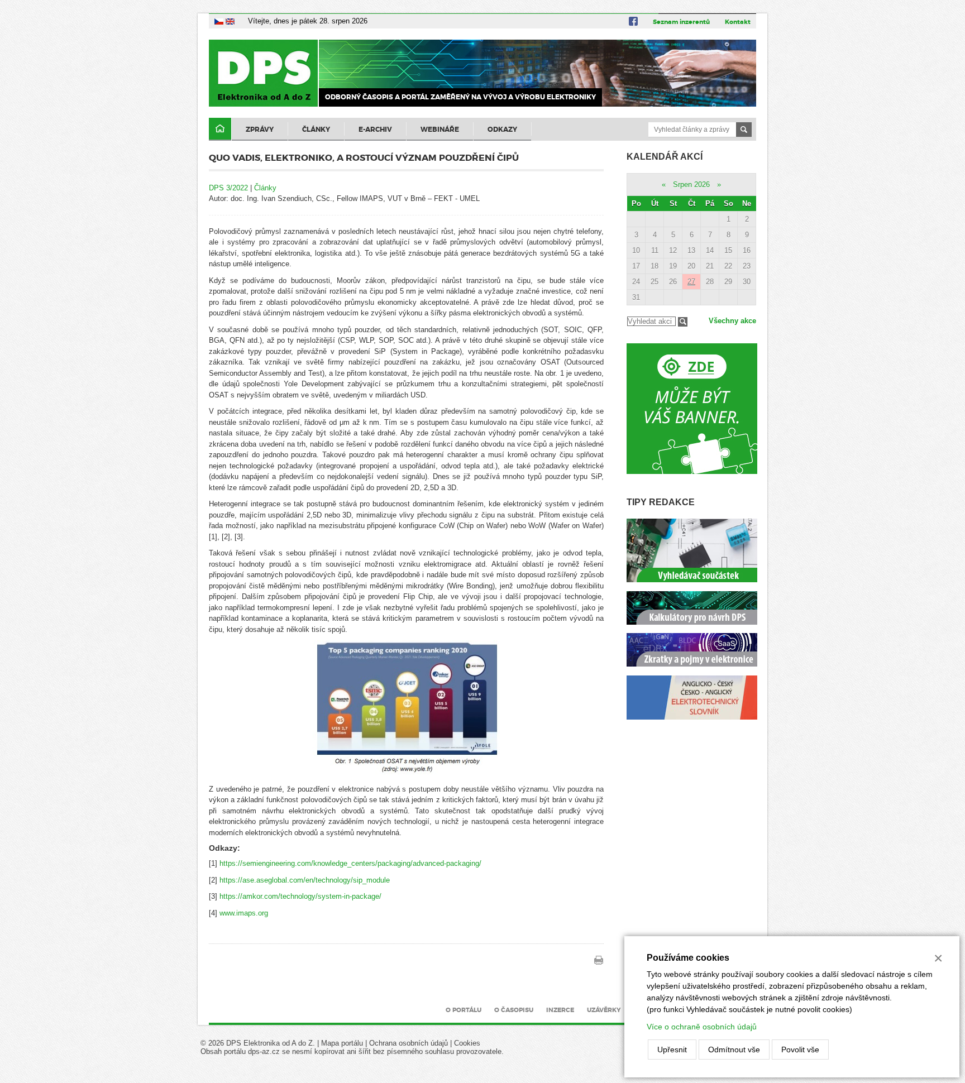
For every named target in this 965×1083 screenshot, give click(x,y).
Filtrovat (682, 322)
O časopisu (513, 1010)
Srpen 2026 (691, 184)
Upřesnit (672, 1049)
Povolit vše (800, 1049)
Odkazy (502, 129)
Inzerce (560, 1010)
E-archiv (375, 129)
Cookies (467, 1043)
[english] (230, 21)
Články (316, 129)
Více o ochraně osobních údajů (702, 1026)
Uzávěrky (603, 1010)
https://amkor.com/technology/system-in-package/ (300, 896)
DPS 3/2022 (228, 188)
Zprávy (260, 129)
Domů (220, 129)
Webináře (440, 129)
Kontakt (738, 22)
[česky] (218, 21)
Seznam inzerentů (681, 22)
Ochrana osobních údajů (408, 1043)
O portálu (463, 1010)
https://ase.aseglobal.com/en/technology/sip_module (304, 880)
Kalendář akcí (665, 156)
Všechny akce (732, 321)
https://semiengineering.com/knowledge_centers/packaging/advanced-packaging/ (350, 863)
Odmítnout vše (734, 1049)
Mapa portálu (342, 1043)
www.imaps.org (243, 913)
